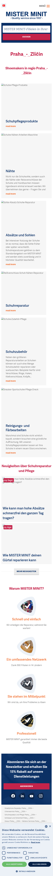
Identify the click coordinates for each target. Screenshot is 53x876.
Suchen (26, 37)
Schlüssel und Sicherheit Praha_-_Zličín (19, 818)
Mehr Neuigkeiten (26, 571)
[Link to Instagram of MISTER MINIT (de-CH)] (40, 796)
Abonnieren (26, 786)
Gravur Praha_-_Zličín (12, 821)
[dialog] (26, 849)
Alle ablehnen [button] (39, 864)
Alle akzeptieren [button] (14, 864)
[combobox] (26, 29)
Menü (42, 6)
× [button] (50, 826)
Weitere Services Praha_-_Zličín (33, 821)
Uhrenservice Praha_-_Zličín (15, 811)
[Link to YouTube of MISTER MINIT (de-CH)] (31, 796)
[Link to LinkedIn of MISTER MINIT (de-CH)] (22, 796)
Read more (35, 842)
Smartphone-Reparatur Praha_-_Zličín (18, 808)
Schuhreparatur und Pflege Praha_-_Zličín (20, 815)
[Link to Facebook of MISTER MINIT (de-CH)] (12, 796)
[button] (26, 871)
